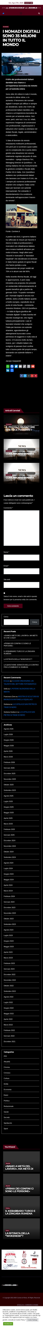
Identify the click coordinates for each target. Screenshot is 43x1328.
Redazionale (8, 1106)
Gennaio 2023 (9, 969)
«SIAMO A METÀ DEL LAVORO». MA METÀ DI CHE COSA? (19, 1169)
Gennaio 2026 (9, 768)
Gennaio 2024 (9, 902)
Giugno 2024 (9, 874)
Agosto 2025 (8, 796)
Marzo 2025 (8, 824)
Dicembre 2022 (9, 974)
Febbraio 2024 (9, 896)
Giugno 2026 (9, 740)
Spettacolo (8, 1123)
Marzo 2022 (8, 1025)
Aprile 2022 (8, 1019)
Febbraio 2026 (9, 762)
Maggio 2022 (9, 1014)
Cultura (6, 1078)
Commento (8, 508)
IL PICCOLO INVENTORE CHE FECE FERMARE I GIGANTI (20, 430)
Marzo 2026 (8, 757)
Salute (6, 1112)
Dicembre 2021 (9, 1041)
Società (6, 1117)
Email (6, 566)
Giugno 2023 (9, 941)
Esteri (6, 1095)
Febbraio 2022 (9, 1030)
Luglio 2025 (8, 801)
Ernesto (6, 681)
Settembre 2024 (10, 857)
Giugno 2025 (9, 807)
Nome (6, 552)
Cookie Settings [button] (32, 1320)
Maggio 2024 (9, 880)
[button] (39, 13)
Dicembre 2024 (9, 840)
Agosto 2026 (8, 729)
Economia (5, 26)
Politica (6, 1101)
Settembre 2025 (10, 790)
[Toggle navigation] (21, 13)
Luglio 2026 (8, 734)
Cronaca (7, 1073)
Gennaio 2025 (9, 835)
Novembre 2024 (10, 846)
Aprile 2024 (8, 885)
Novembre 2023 (10, 913)
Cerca (6, 617)
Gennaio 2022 (9, 1036)
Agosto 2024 (8, 863)
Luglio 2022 (8, 1002)
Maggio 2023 (9, 947)
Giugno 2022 (9, 1008)
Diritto (6, 1084)
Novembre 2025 (10, 779)
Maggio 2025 (9, 813)
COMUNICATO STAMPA (20, 453)
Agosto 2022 (8, 997)
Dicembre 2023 (9, 907)
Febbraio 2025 (9, 829)
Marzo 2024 (8, 891)
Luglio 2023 (8, 935)
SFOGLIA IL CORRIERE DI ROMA (27, 1305)
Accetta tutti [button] (8, 1324)
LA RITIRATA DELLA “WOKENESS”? (18, 659)
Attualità (7, 1062)
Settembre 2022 (10, 991)
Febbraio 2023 (9, 963)
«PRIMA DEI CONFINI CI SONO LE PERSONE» (19, 1190)
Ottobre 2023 (9, 919)
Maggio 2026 (9, 746)
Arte (5, 1056)
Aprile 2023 (8, 952)
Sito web (7, 579)
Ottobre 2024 (9, 852)
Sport (6, 1129)
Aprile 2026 (8, 751)
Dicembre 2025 (9, 773)
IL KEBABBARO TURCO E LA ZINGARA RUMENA (20, 1212)
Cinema (7, 1067)
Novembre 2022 (10, 980)
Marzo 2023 (8, 958)
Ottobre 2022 (9, 986)
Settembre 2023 (10, 924)
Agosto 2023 (8, 930)
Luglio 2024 (8, 868)
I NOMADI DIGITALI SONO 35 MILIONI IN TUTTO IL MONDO (21, 38)
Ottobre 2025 (9, 785)
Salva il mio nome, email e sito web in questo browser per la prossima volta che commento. (20, 597)
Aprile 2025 (8, 818)
